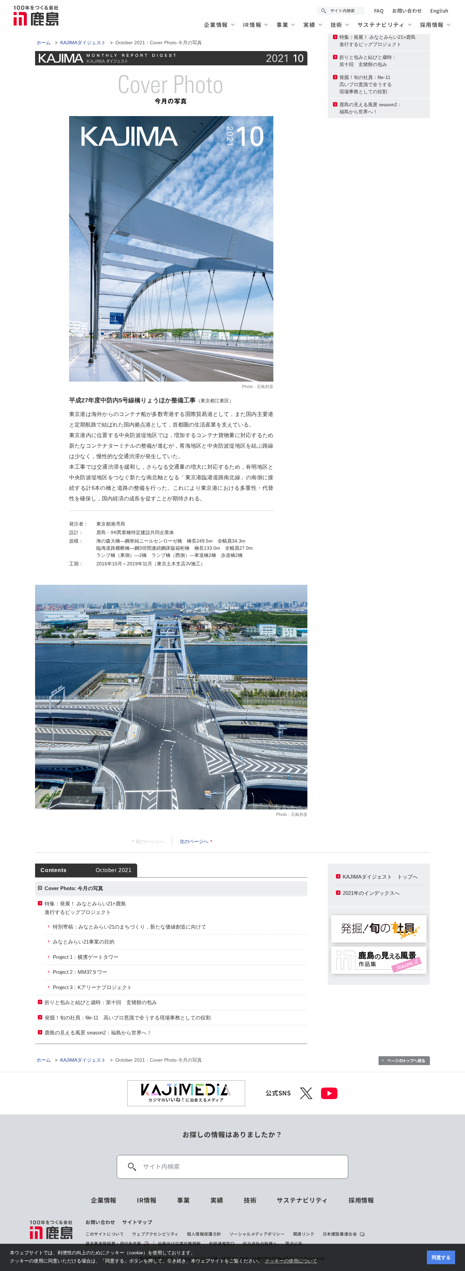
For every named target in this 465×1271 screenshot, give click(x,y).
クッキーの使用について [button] (291, 1261)
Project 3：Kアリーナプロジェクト (92, 987)
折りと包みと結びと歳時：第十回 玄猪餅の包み (368, 60)
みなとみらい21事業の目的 (83, 942)
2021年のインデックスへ (371, 893)
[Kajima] (36, 15)
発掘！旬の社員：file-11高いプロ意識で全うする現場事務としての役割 (365, 84)
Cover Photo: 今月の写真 (74, 888)
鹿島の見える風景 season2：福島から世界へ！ (370, 108)
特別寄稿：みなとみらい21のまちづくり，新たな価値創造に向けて (129, 927)
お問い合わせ (407, 11)
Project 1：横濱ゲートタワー (85, 957)
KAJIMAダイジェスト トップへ (380, 877)
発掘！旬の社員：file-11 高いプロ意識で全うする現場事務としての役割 (128, 1017)
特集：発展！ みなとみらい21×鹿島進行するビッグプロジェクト (377, 40)
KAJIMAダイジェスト (83, 42)
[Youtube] (329, 1093)
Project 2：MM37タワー (80, 972)
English (439, 11)
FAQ (379, 11)
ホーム (43, 42)
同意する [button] (441, 1257)
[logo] (51, 1233)
